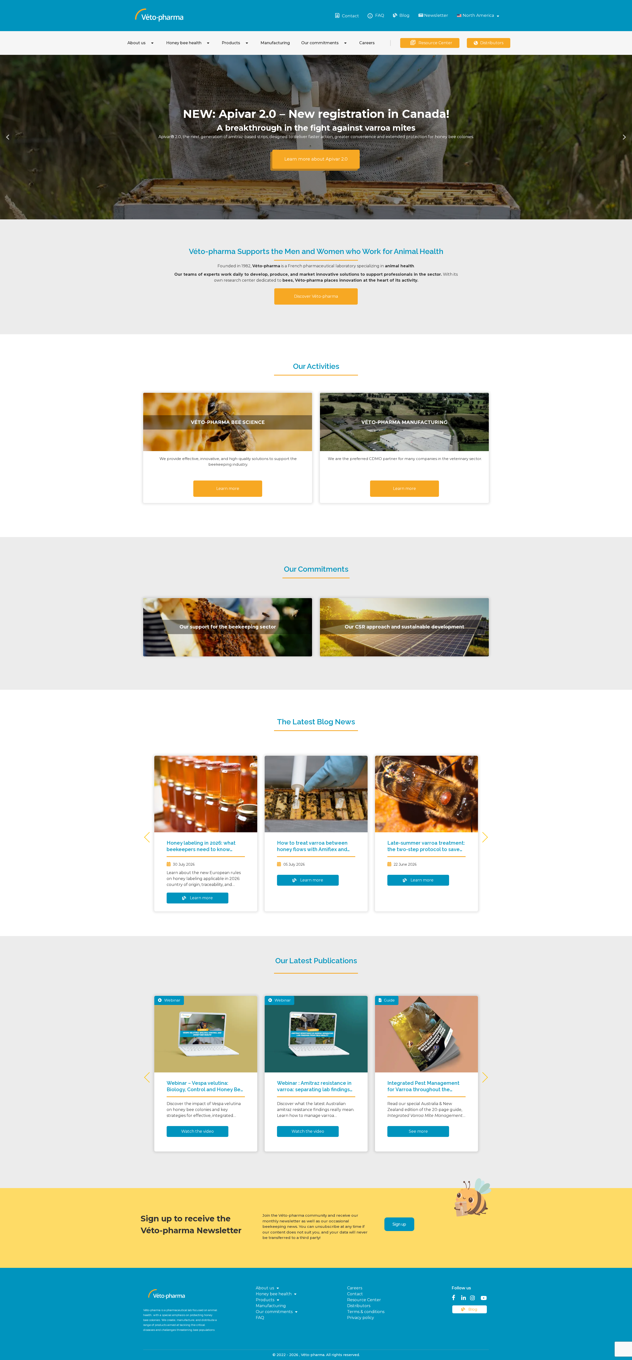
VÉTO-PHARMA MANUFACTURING (404, 422)
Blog (404, 15)
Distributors (491, 43)
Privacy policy (360, 1317)
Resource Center (435, 43)
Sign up (399, 1224)
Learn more (201, 898)
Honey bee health (183, 43)
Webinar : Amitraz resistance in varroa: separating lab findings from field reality (314, 1086)
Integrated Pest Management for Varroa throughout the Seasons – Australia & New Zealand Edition (423, 1086)
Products (231, 43)
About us (136, 43)
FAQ (379, 15)
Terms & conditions (365, 1311)
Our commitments (320, 43)
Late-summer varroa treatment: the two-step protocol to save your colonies (426, 846)
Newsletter (435, 15)
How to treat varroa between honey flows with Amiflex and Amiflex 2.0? (312, 846)
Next (482, 837)
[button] (8, 137)
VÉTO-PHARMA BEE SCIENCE (228, 422)
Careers (367, 43)
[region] (316, 137)
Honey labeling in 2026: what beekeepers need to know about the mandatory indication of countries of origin (205, 846)
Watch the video (197, 1131)
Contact (350, 15)
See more (418, 1131)
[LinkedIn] (463, 1297)
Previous (149, 837)
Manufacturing (275, 43)
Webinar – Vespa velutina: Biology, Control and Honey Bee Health (205, 1086)
